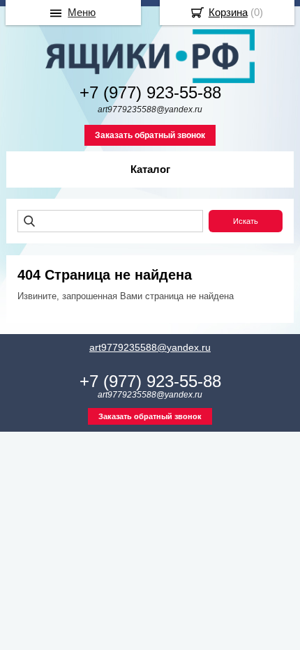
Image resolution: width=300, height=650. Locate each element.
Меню (82, 12)
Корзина (228, 12)
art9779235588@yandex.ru (150, 347)
